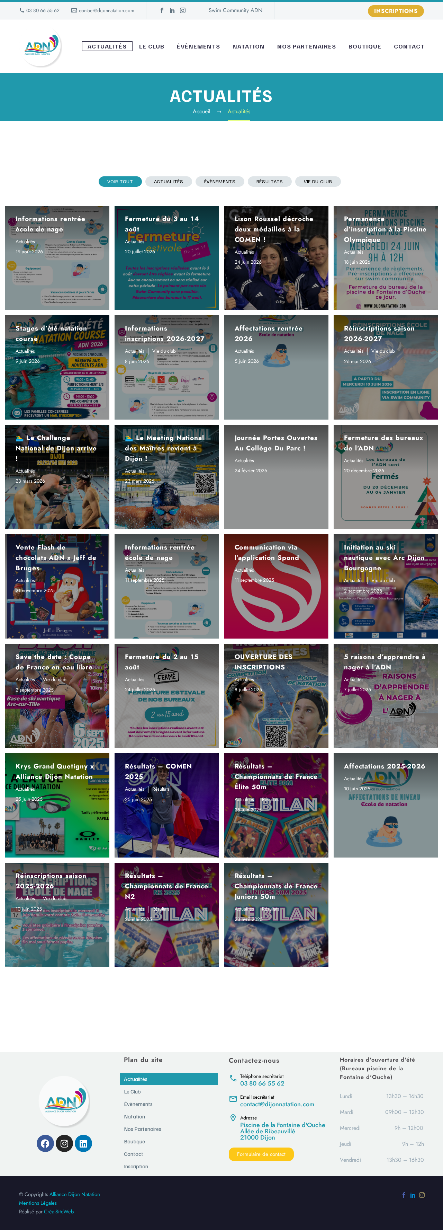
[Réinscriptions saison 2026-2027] (386, 367)
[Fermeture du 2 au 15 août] (167, 696)
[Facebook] (162, 10)
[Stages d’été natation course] (57, 367)
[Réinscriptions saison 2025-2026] (57, 915)
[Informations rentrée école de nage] (57, 258)
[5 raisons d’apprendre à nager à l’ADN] (386, 696)
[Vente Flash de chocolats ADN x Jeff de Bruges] (57, 586)
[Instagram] (183, 10)
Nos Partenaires (306, 46)
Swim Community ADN (235, 10)
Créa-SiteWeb (59, 1211)
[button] (120, 181)
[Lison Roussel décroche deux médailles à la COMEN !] (276, 258)
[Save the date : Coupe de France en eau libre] (57, 696)
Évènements (198, 46)
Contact (409, 46)
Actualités (107, 46)
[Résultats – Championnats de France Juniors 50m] (276, 915)
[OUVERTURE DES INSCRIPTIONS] (276, 696)
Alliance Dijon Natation (74, 1194)
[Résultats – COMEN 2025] (167, 805)
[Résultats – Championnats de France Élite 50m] (276, 805)
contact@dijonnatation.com (106, 10)
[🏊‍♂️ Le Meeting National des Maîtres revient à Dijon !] (167, 477)
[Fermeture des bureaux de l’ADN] (386, 477)
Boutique (365, 46)
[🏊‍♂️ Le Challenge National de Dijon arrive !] (57, 477)
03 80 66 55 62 (43, 10)
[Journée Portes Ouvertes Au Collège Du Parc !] (276, 477)
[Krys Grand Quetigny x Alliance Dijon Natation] (57, 805)
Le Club (151, 46)
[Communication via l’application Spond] (276, 586)
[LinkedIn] (172, 10)
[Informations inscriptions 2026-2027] (167, 367)
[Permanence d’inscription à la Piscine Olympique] (386, 258)
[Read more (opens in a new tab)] (277, 1080)
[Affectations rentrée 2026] (276, 367)
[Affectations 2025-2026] (386, 805)
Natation (249, 46)
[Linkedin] (83, 1143)
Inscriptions (396, 11)
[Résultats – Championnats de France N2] (167, 915)
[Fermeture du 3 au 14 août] (167, 258)
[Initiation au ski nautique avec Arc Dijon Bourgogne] (386, 586)
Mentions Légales (38, 1203)
